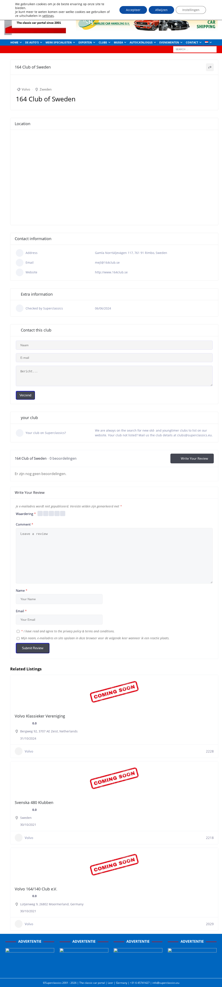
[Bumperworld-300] (29, 970)
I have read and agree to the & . (68, 631)
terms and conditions (99, 631)
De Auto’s (32, 42)
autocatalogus (141, 42)
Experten (85, 42)
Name (21, 590)
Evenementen (169, 42)
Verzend (25, 395)
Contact (192, 42)
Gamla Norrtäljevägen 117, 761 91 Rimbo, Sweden (131, 253)
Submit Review (32, 648)
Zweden (46, 89)
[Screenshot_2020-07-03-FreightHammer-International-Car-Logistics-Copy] (138, 970)
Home (14, 42)
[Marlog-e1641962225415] (147, 28)
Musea (118, 42)
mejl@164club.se (107, 262)
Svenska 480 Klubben (34, 802)
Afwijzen (161, 10)
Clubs (103, 42)
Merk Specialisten (59, 42)
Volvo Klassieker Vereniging (40, 716)
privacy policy (72, 631)
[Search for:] (195, 49)
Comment (24, 524)
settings (48, 16)
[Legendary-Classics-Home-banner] (192, 970)
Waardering (26, 514)
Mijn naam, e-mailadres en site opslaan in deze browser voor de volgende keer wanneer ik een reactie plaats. (95, 638)
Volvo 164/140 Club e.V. (36, 888)
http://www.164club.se (111, 272)
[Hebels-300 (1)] (84, 970)
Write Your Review (194, 458)
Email (21, 611)
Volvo (26, 89)
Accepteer (133, 10)
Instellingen (190, 10)
